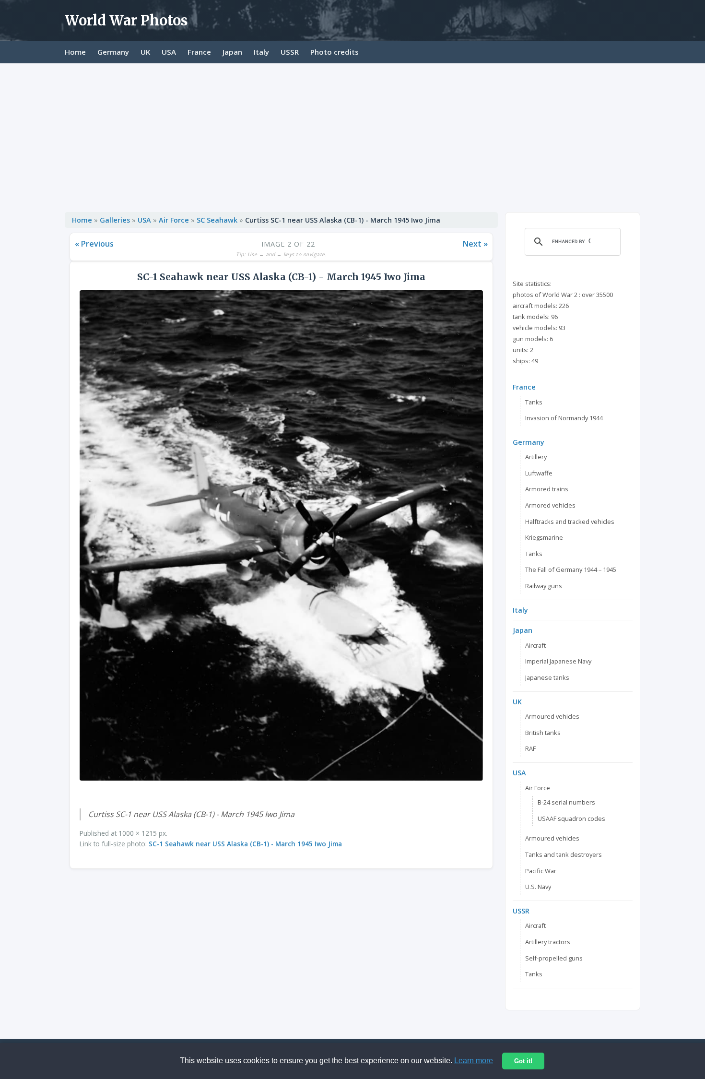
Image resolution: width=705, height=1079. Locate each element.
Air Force (174, 220)
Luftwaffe (538, 473)
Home (75, 52)
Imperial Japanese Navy (558, 661)
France (199, 52)
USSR (290, 52)
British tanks (543, 732)
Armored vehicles (550, 505)
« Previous (94, 243)
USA (169, 52)
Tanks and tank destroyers (563, 854)
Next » (475, 243)
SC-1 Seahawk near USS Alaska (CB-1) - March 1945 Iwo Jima (245, 843)
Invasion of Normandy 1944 (564, 418)
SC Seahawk (217, 220)
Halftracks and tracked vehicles (569, 521)
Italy (261, 52)
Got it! (523, 1061)
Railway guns (543, 585)
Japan (232, 52)
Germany (113, 52)
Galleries (115, 220)
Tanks (533, 402)
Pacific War (540, 870)
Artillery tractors (547, 941)
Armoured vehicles (552, 716)
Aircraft (535, 645)
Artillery (536, 456)
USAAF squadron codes (571, 818)
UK (145, 52)
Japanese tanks (547, 677)
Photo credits (334, 52)
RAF (530, 748)
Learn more (473, 1060)
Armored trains (546, 489)
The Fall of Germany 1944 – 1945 (570, 569)
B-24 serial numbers (566, 802)
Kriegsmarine (544, 537)
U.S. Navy (538, 886)
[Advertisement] (352, 135)
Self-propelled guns (554, 958)
